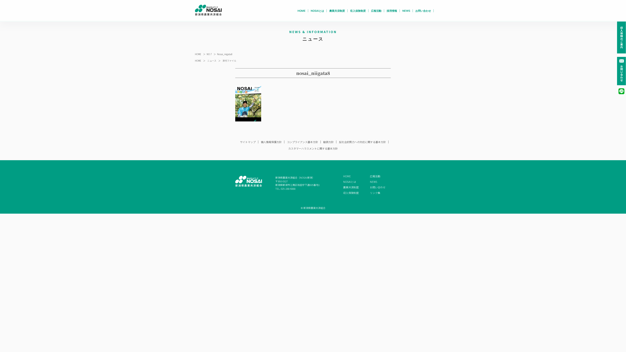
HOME (302, 10)
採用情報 (392, 10)
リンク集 (375, 193)
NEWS (406, 10)
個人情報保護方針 (271, 142)
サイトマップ (248, 142)
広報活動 (376, 10)
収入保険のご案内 (622, 37)
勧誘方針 (328, 142)
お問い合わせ (622, 73)
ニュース (211, 60)
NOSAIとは (317, 10)
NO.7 (209, 54)
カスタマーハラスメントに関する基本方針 (313, 148)
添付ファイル (229, 60)
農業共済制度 (337, 10)
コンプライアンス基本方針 (302, 142)
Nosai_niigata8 (224, 54)
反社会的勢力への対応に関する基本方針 (362, 142)
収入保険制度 (358, 10)
